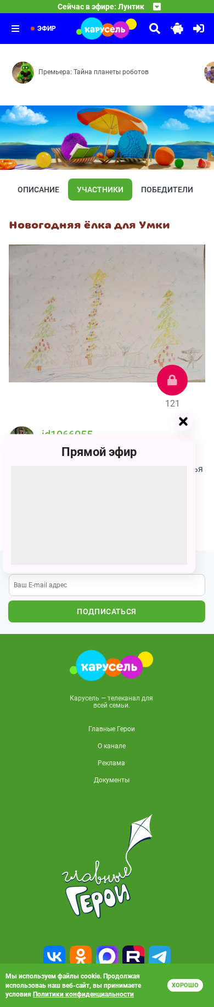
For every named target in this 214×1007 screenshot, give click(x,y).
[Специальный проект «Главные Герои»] (107, 866)
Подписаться (106, 611)
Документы (111, 780)
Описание (38, 189)
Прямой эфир (99, 452)
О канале (112, 746)
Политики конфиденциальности (83, 994)
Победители (167, 189)
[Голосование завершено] (172, 380)
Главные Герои (111, 729)
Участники (100, 189)
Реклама (111, 763)
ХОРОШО (185, 985)
